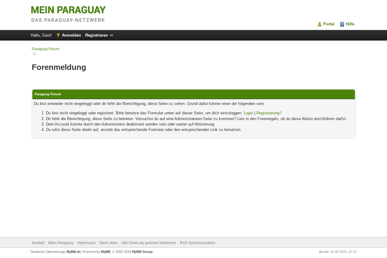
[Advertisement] (194, 188)
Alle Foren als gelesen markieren (149, 243)
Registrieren (96, 35)
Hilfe (350, 24)
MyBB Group (142, 251)
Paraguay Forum (45, 49)
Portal (328, 24)
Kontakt (38, 243)
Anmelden (71, 35)
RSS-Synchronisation (197, 243)
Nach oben (108, 243)
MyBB (105, 251)
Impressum (86, 243)
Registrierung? (268, 113)
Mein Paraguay (60, 243)
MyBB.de (74, 251)
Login (248, 113)
